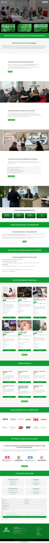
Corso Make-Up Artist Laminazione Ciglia (22, 332)
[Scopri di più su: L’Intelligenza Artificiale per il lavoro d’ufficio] (9, 325)
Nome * (4, 499)
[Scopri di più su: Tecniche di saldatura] (24, 292)
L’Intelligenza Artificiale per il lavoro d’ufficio (9, 332)
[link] (7, 458)
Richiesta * (4, 508)
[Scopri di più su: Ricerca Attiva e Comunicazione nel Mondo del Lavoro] (40, 292)
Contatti (38, 531)
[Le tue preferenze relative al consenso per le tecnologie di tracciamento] (47, 541)
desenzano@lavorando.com (13, 492)
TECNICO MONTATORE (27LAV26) (23, 372)
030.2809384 (36, 484)
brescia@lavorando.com (36, 483)
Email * (4, 502)
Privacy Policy (39, 533)
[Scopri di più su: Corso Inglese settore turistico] (9, 292)
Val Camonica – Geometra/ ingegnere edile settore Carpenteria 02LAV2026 (23, 386)
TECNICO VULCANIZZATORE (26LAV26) (39, 372)
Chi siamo (38, 527)
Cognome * (26, 499)
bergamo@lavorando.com (36, 492)
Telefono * (26, 502)
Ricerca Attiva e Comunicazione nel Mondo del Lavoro (39, 299)
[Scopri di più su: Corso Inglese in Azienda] (40, 325)
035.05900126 (36, 493)
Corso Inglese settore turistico (9, 298)
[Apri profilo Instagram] (47, 2)
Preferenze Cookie (39, 535)
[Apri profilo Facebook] (43, 2)
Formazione (38, 529)
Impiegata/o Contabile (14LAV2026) (38, 386)
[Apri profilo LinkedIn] (45, 2)
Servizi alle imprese (39, 528)
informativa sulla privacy (14, 513)
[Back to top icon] (47, 539)
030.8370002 (13, 484)
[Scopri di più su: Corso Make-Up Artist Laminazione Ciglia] (24, 325)
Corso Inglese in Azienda (38, 331)
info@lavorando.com (13, 483)
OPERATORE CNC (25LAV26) (9, 385)
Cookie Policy (39, 534)
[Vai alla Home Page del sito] (4, 2)
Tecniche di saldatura (22, 298)
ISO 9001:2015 (12, 271)
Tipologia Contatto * (6, 505)
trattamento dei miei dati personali (13, 514)
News (37, 530)
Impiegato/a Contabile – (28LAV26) (8, 372)
